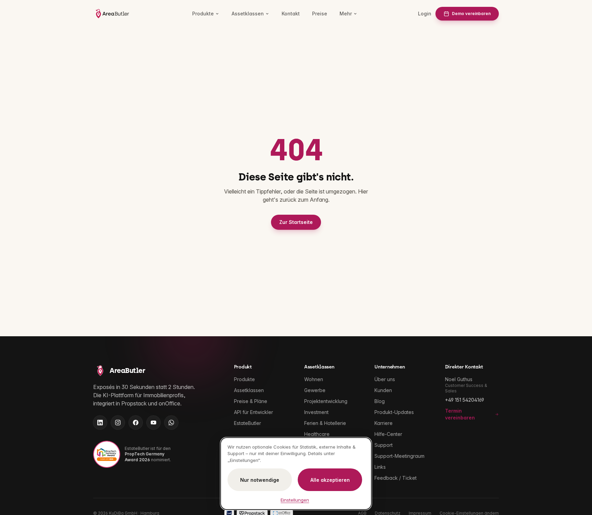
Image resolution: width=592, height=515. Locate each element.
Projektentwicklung (325, 401)
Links (380, 467)
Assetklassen (248, 13)
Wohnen (313, 379)
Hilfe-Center (388, 434)
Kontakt (291, 13)
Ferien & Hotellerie (325, 423)
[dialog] (296, 474)
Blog (379, 401)
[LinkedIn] (100, 422)
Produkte (203, 13)
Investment (316, 412)
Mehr (346, 13)
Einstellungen (295, 500)
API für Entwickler (253, 412)
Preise (319, 13)
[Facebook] (136, 422)
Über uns (384, 379)
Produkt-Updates (394, 412)
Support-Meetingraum (399, 456)
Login (424, 13)
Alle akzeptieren (330, 480)
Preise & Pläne (250, 401)
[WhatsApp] (171, 422)
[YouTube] (153, 422)
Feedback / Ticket (395, 478)
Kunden (383, 390)
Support (383, 445)
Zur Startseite (296, 222)
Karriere (383, 423)
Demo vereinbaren (471, 13)
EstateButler (247, 423)
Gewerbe (314, 390)
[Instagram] (118, 422)
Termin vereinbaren (460, 414)
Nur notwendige (259, 480)
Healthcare (317, 434)
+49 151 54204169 (464, 400)
